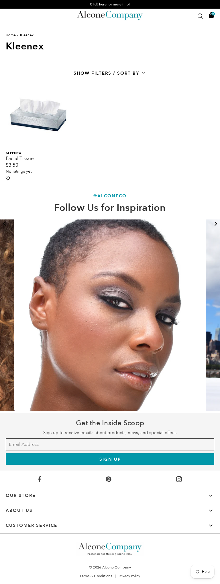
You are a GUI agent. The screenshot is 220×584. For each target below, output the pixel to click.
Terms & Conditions (96, 576)
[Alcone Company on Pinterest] (108, 479)
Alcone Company (116, 567)
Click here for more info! (110, 4)
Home (11, 35)
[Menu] (8, 15)
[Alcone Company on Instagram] (179, 479)
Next (215, 223)
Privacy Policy (129, 576)
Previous (4, 223)
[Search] (200, 16)
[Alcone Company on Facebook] (40, 479)
